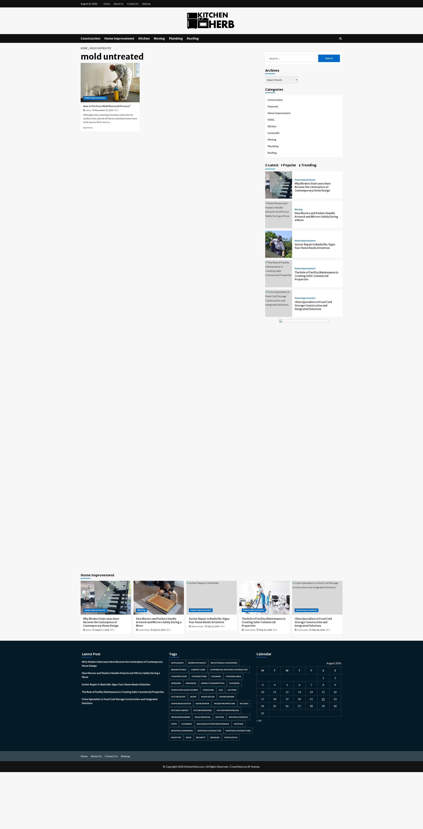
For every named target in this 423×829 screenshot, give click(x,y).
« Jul (258, 720)
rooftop (176, 737)
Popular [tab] (289, 165)
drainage (191, 683)
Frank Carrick (144, 630)
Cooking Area (233, 676)
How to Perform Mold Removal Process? (106, 106)
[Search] (340, 38)
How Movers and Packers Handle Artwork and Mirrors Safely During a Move (316, 217)
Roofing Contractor (209, 730)
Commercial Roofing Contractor (229, 669)
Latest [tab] (273, 165)
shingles (214, 737)
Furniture (208, 690)
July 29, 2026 (159, 630)
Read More (88, 127)
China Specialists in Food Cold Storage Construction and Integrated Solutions (313, 305)
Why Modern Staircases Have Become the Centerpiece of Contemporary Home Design (313, 187)
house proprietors (224, 703)
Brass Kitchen (178, 669)
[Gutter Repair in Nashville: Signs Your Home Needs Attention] (278, 243)
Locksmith (273, 132)
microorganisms (180, 717)
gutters (232, 690)
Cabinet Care (198, 669)
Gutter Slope (178, 696)
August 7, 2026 (102, 630)
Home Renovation (181, 703)
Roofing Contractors (238, 730)
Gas (221, 690)
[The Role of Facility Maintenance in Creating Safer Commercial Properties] (278, 268)
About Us (118, 3)
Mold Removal (203, 717)
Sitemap (146, 3)
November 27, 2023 (104, 110)
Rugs (188, 737)
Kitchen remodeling (228, 710)
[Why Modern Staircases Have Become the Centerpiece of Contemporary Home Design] (278, 184)
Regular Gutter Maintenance (213, 724)
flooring (234, 683)
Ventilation (230, 737)
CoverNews (237, 766)
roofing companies (182, 730)
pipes (174, 724)
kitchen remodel (202, 710)
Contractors (199, 676)
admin (88, 110)
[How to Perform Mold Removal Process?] (110, 82)
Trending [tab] (308, 165)
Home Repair (202, 703)
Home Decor (207, 696)
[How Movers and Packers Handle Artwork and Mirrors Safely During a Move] (278, 209)
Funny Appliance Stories (184, 690)
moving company (238, 717)
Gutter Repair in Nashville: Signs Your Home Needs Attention (116, 684)
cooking (216, 676)
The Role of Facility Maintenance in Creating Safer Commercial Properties (316, 276)
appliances (177, 663)
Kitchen (144, 38)
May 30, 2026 (265, 630)
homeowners (226, 696)
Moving (159, 38)
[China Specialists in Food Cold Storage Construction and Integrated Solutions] (278, 297)
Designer (176, 683)
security (200, 737)
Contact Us (132, 3)
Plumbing (176, 38)
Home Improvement (119, 38)
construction (179, 676)
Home (107, 3)
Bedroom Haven (197, 663)
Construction (90, 38)
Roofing (193, 38)
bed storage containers (224, 663)
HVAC (271, 119)
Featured (273, 106)
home (193, 696)
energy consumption (212, 683)
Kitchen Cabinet (180, 710)
